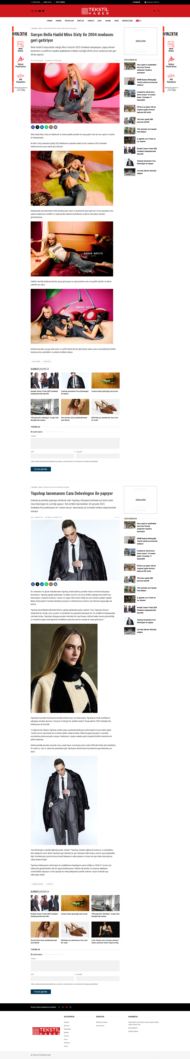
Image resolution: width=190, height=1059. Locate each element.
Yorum (33, 436)
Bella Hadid (36, 361)
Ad (32, 452)
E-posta (80, 452)
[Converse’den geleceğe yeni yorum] (105, 380)
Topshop (50, 884)
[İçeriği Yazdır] (55, 127)
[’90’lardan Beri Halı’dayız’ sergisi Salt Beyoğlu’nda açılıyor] (45, 407)
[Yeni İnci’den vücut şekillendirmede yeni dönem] (75, 407)
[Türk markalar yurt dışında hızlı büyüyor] (129, 134)
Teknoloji (90, 20)
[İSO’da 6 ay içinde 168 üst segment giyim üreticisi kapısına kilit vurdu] (129, 111)
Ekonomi (58, 20)
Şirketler (80, 20)
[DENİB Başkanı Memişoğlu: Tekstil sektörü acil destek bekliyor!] (129, 84)
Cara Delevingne (38, 884)
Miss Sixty (48, 361)
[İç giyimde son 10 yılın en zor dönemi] (129, 143)
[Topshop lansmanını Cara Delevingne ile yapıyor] (75, 380)
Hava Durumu (100, 1026)
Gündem (49, 20)
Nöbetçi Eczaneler (101, 1022)
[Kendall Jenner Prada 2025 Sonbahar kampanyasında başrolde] (45, 380)
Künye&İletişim (127, 20)
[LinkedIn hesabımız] (43, 11)
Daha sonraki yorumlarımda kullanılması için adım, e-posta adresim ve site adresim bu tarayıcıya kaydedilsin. (64, 461)
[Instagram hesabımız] (35, 11)
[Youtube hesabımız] (39, 11)
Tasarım (108, 20)
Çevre (100, 20)
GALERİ (36, 2)
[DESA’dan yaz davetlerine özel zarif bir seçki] (105, 407)
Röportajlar (69, 20)
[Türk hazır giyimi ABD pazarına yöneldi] (129, 124)
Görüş (116, 20)
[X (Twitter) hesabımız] (32, 11)
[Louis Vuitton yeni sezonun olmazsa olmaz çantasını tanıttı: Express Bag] (105, 929)
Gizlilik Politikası (133, 1031)
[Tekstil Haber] (94, 14)
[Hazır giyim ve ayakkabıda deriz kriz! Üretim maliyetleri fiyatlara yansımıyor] (129, 69)
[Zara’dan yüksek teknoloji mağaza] (129, 175)
